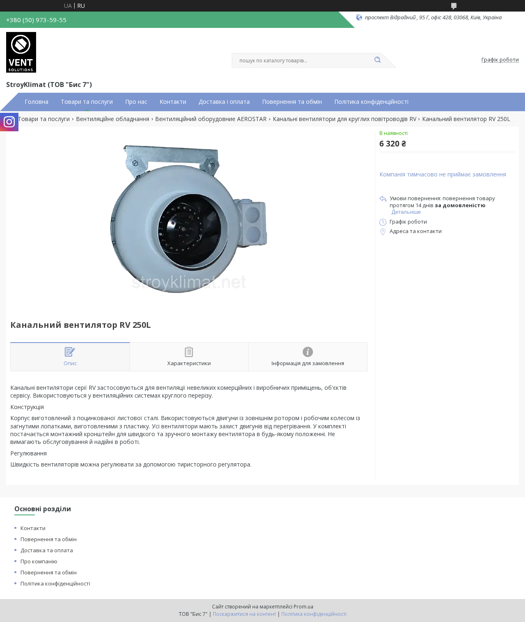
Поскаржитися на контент (244, 614)
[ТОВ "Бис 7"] (21, 52)
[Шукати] (377, 60)
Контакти (173, 102)
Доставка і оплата (224, 102)
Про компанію (39, 561)
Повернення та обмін (292, 102)
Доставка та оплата (47, 550)
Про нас (136, 102)
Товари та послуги (87, 102)
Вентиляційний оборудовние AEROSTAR (211, 119)
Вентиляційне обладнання (112, 119)
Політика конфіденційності (371, 102)
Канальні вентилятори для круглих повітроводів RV (344, 119)
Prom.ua (303, 606)
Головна (36, 102)
